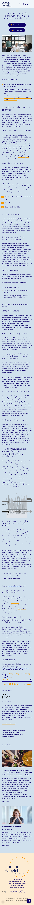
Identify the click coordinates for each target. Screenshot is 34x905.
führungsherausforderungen (10, 732)
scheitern (4, 438)
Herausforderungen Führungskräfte (12, 734)
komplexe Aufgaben (8, 736)
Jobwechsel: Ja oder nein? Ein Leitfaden (12, 827)
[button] (3, 902)
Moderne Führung (17, 25)
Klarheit (6, 713)
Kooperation (22, 609)
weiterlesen (5, 801)
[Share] (29, 901)
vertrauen (27, 414)
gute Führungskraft (23, 157)
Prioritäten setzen (13, 177)
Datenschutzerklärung (21, 901)
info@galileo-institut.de (17, 887)
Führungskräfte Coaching (16, 227)
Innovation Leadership (14, 586)
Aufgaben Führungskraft (17, 731)
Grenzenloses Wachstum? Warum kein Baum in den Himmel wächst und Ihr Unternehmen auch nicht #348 (17, 772)
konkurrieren (15, 603)
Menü (26, 4)
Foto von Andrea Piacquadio (8, 724)
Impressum (9, 901)
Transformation (18, 30)
